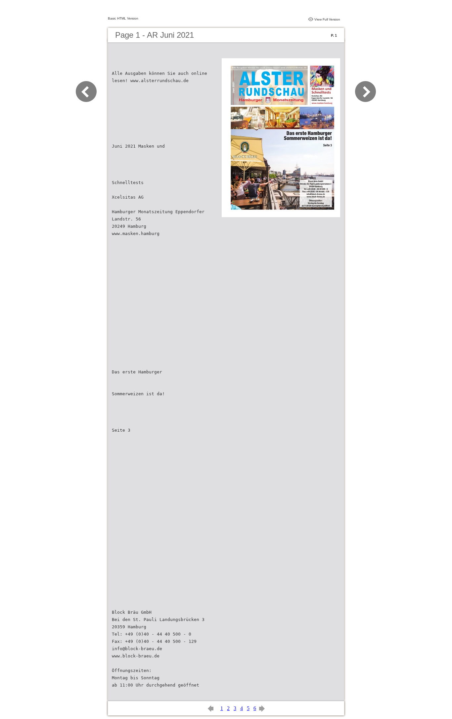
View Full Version (327, 19)
